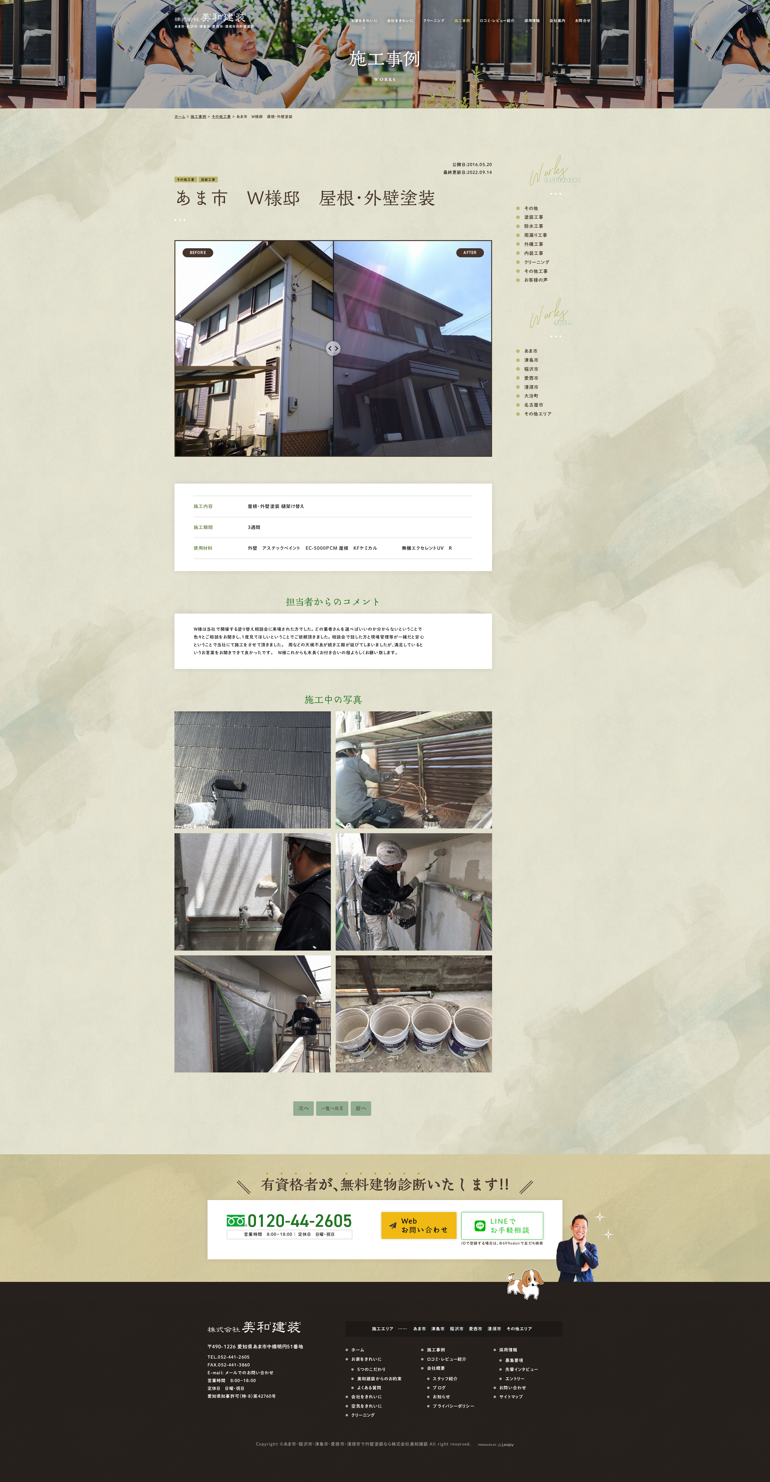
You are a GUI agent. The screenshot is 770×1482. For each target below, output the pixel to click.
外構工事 (534, 244)
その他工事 (221, 116)
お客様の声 (536, 280)
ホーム (179, 116)
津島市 (531, 360)
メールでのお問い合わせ (249, 1373)
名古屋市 (534, 405)
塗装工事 (208, 179)
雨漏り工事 (536, 235)
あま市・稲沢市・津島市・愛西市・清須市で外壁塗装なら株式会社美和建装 (356, 1444)
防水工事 (534, 226)
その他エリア (538, 414)
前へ (361, 1108)
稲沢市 (531, 369)
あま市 (531, 351)
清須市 (531, 387)
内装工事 (534, 253)
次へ (303, 1108)
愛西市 (531, 378)
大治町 (531, 396)
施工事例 (198, 116)
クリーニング (434, 20)
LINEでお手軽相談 (510, 1226)
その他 (531, 208)
